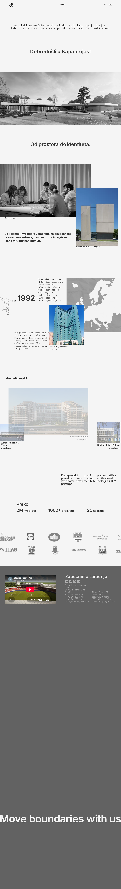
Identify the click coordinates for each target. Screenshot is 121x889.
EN (110, 5)
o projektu (82, 440)
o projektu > (7, 448)
